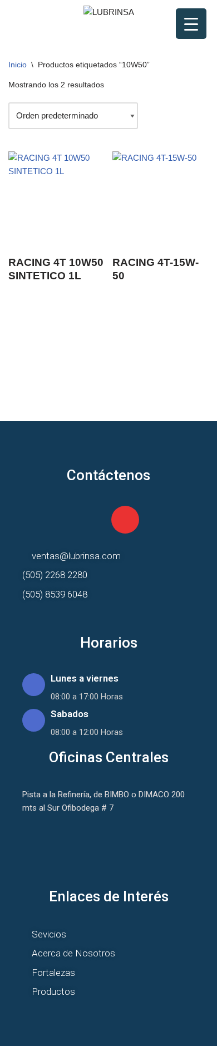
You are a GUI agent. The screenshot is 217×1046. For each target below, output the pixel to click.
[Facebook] (92, 520)
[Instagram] (125, 520)
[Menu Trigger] (191, 23)
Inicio (17, 64)
